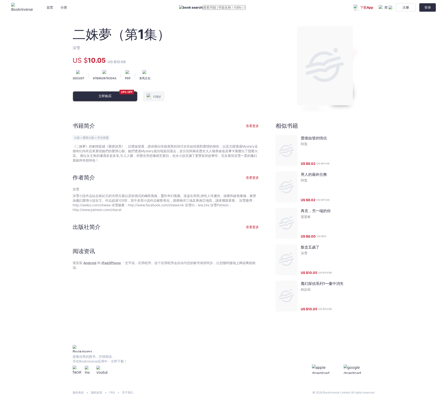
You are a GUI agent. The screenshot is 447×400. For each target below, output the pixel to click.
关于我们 (127, 392)
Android (89, 263)
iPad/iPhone (111, 263)
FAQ (112, 392)
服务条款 (78, 392)
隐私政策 (96, 392)
